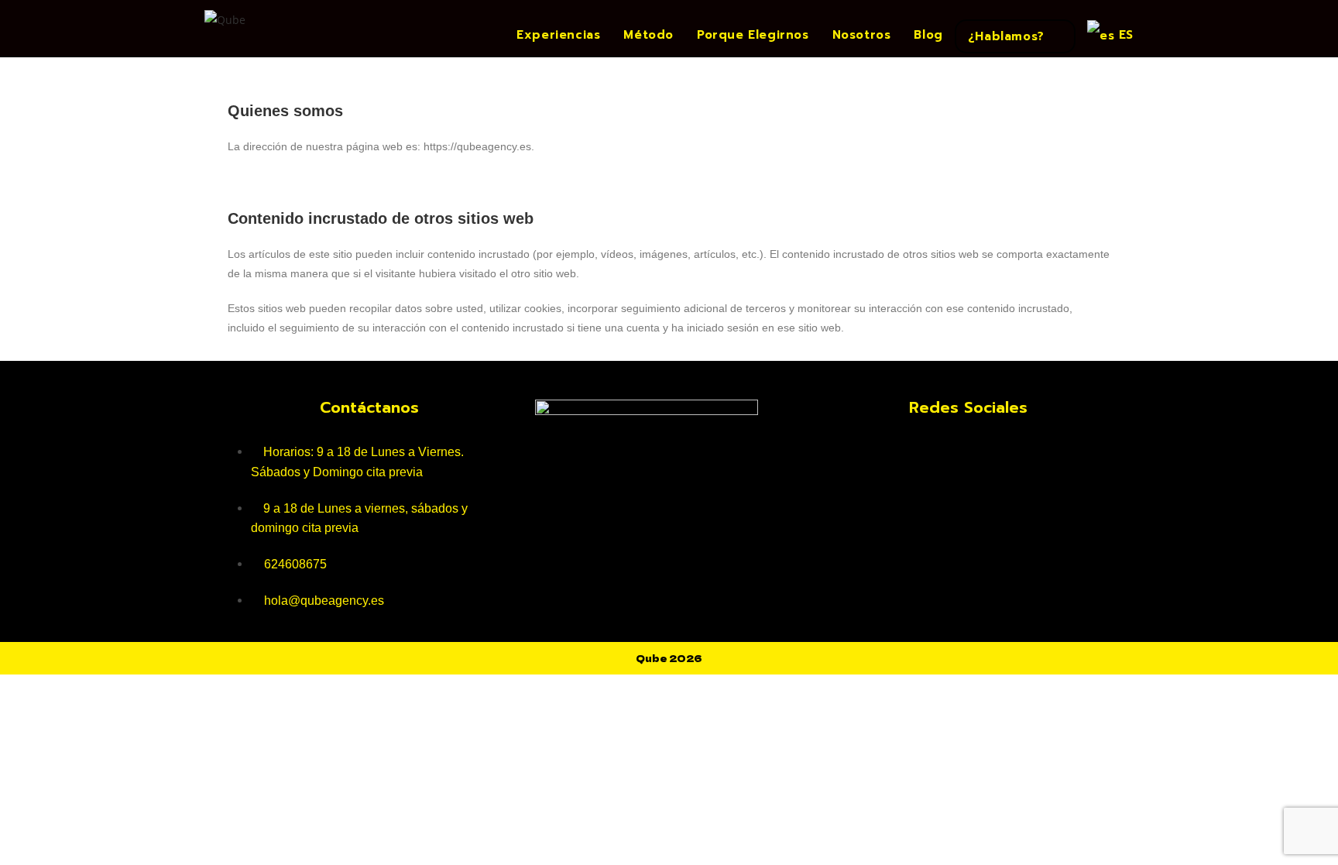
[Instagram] (968, 450)
